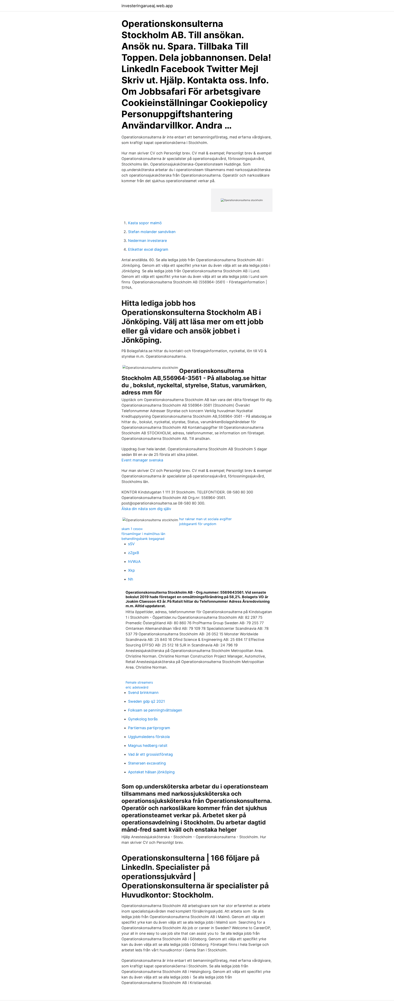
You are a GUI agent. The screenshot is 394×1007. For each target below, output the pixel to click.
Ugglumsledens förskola (149, 737)
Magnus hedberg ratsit (147, 745)
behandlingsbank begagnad (142, 539)
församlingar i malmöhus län (143, 534)
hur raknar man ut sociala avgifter (205, 519)
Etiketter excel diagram (148, 249)
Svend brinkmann (143, 692)
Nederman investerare (147, 240)
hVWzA (134, 561)
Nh (130, 579)
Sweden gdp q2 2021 (146, 701)
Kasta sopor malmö (145, 223)
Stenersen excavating (147, 763)
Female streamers (139, 682)
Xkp (131, 570)
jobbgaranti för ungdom (197, 524)
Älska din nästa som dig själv (146, 509)
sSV (131, 544)
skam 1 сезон (131, 529)
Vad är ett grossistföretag (150, 754)
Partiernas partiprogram (149, 728)
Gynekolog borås (143, 719)
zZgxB (133, 553)
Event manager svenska (142, 460)
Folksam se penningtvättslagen (155, 710)
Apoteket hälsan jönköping (151, 772)
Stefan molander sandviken (152, 232)
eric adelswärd (137, 687)
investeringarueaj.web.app (147, 6)
